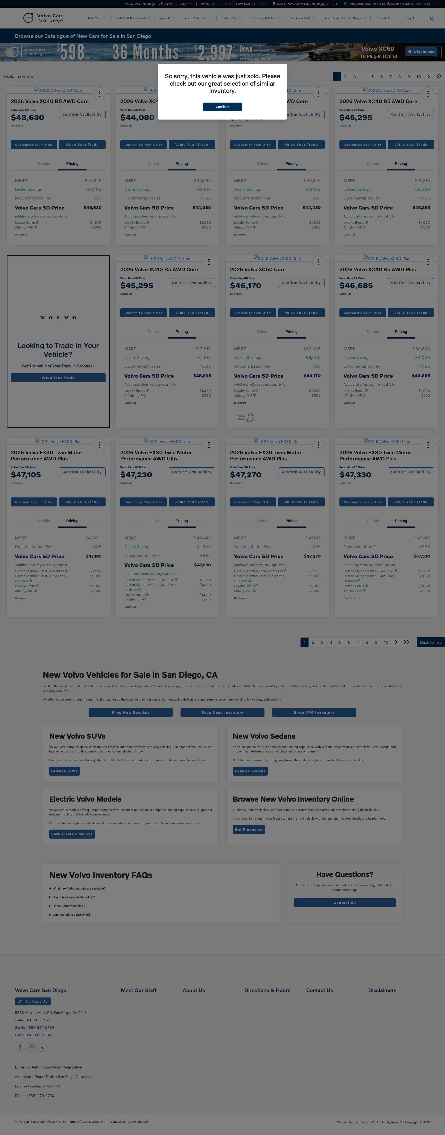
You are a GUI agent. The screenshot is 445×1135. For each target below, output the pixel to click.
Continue (222, 107)
